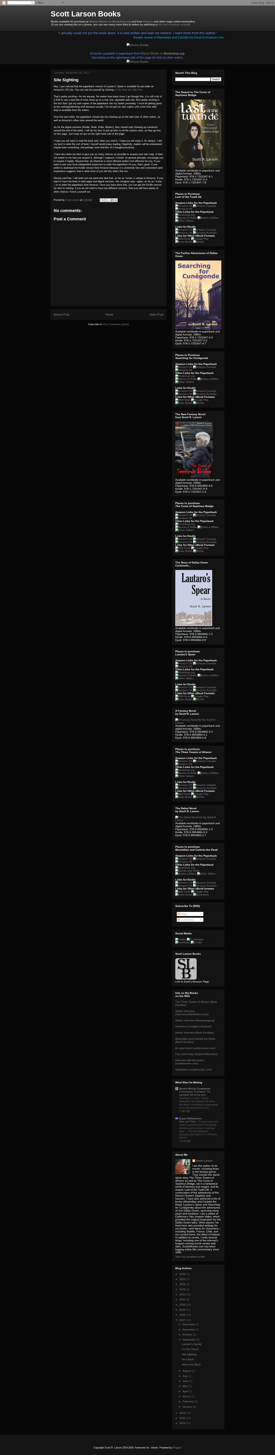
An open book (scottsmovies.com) (195, 1048)
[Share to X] (109, 200)
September (189, 1339)
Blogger (177, 1447)
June (186, 1381)
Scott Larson (204, 1160)
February (188, 1401)
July (185, 1376)
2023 (182, 1289)
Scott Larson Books (86, 14)
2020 (182, 1304)
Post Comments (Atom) (116, 324)
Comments (186, 919)
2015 (182, 1418)
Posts (183, 913)
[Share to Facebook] (112, 200)
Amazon (148, 21)
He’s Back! (188, 1359)
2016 (182, 1412)
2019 (182, 1309)
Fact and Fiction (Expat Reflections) (196, 1054)
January (188, 1406)
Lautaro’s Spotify (192, 1344)
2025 (182, 1279)
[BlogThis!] (105, 200)
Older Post (156, 314)
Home (109, 314)
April (186, 1391)
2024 (182, 1284)
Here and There (188, 1121)
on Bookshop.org (110, 21)
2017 (182, 1319)
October (188, 1334)
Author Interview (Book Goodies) (194, 1032)
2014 (182, 1423)
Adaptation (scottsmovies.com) (193, 1069)
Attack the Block (191, 1364)
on (162, 53)
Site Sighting (189, 1354)
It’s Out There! (190, 1349)
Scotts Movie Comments (194, 1088)
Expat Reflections (190, 1118)
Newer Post (61, 314)
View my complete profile (190, 1256)
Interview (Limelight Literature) (193, 1026)
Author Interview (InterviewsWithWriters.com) (192, 1013)
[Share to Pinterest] (116, 200)
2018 (182, 1314)
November (189, 1329)
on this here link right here (128, 89)
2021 (182, 1299)
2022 (182, 1294)
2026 (182, 1274)
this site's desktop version (173, 24)
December (189, 1324)
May (185, 1386)
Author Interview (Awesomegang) (195, 1020)
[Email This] (101, 200)
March (187, 1396)
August (187, 1370)
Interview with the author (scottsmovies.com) (189, 1062)
